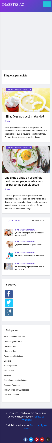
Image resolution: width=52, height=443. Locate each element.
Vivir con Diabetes (11, 395)
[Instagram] (48, 439)
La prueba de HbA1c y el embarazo (29, 255)
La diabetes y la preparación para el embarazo (29, 268)
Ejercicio (7, 361)
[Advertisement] (26, 40)
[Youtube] (42, 439)
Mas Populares (10, 366)
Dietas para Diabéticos (13, 356)
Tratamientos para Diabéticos (16, 390)
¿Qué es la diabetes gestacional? (28, 244)
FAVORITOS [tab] (15, 220)
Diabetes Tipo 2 (10, 351)
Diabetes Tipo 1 (10, 346)
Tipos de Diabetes (12, 385)
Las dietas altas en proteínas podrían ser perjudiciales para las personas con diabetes (24, 181)
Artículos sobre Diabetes (19, 89)
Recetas (7, 375)
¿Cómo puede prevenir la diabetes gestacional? (29, 234)
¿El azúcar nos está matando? (24, 116)
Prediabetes (9, 370)
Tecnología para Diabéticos (15, 380)
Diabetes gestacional (26, 230)
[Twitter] (31, 439)
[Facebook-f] (25, 439)
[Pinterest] (37, 439)
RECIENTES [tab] (39, 220)
